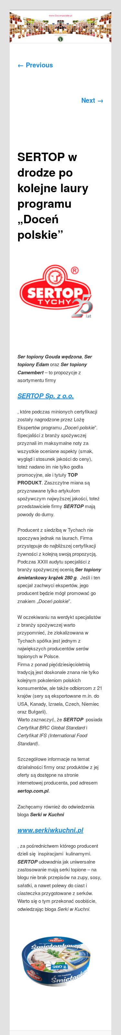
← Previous (35, 64)
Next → (92, 100)
